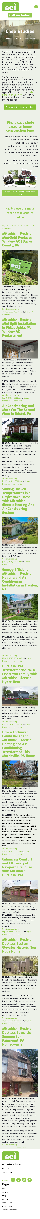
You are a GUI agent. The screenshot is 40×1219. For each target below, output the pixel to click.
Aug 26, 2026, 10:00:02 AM (12, 225)
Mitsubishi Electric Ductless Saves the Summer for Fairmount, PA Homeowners (17, 1037)
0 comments (17, 401)
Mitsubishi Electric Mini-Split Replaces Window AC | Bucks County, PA (17, 239)
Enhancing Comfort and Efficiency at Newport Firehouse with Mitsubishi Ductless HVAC (17, 867)
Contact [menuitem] (5, 1199)
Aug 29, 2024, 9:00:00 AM (12, 1021)
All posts (18, 1147)
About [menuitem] (4, 1189)
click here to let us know (18, 93)
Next (24, 1147)
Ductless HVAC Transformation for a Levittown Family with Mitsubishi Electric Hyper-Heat (19, 674)
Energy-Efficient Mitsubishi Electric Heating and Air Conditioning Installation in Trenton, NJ (20, 579)
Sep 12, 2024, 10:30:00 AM (12, 931)
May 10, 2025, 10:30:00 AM (13, 658)
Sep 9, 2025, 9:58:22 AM (11, 398)
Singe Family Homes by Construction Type (20, 193)
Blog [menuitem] (4, 1196)
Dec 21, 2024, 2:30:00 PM (12, 724)
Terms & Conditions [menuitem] (9, 1210)
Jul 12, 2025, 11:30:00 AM (12, 481)
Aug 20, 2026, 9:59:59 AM (12, 312)
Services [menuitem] (5, 1192)
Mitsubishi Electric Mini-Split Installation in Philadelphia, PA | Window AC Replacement (19, 328)
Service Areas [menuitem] (7, 1203)
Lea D (28, 225)
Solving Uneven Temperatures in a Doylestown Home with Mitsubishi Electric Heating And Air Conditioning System (18, 501)
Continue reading (10, 309)
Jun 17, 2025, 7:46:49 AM (12, 561)
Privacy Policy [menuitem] (7, 1206)
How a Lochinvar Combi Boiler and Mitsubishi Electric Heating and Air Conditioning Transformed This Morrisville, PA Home (18, 744)
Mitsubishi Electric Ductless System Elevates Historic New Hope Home (19, 945)
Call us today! (19, 15)
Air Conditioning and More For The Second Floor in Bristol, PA (18, 410)
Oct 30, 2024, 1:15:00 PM (12, 851)
